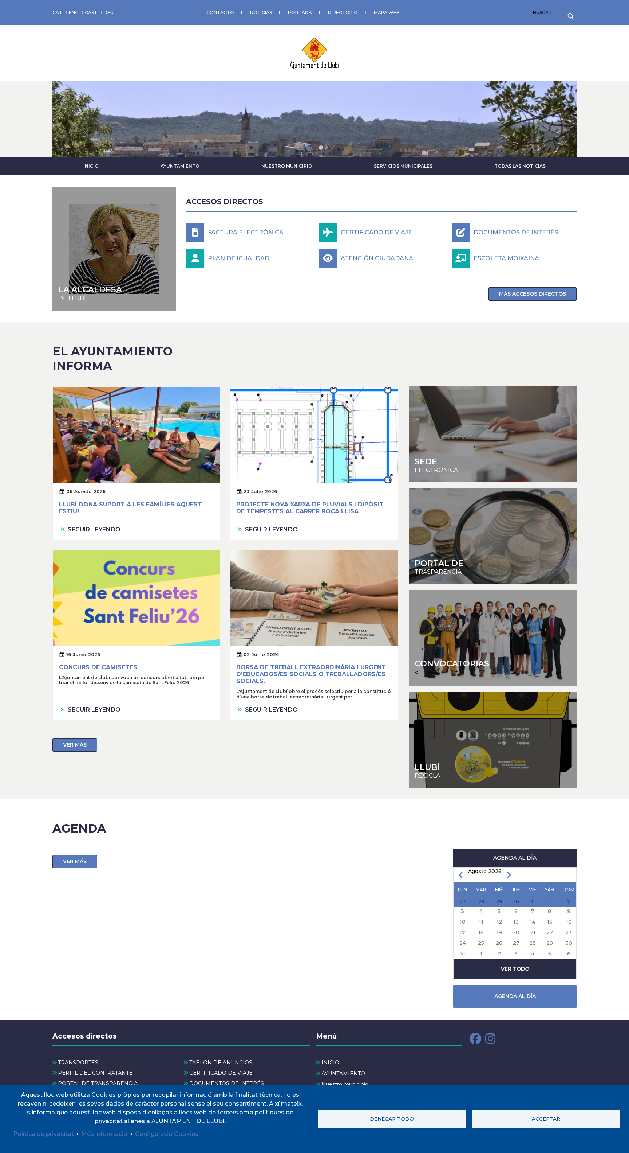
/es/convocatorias (493, 638)
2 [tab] (321, 147)
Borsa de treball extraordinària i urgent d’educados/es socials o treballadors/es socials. (311, 674)
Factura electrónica (246, 232)
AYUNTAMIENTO (180, 166)
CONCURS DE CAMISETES (98, 667)
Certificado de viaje (376, 232)
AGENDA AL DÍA (515, 996)
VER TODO (515, 969)
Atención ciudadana (377, 258)
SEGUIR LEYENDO (94, 529)
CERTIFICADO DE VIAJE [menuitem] (221, 1072)
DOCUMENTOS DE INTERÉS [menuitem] (226, 1083)
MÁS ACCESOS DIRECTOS (532, 294)
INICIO (91, 166)
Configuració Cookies (166, 1133)
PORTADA (300, 12)
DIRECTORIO (343, 12)
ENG (74, 12)
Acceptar (546, 1119)
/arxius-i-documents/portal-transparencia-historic (493, 536)
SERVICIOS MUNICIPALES (403, 166)
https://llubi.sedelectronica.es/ (493, 434)
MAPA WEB (387, 12)
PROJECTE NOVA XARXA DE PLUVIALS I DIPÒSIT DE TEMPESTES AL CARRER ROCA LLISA (310, 508)
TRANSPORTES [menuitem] (78, 1062)
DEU (109, 12)
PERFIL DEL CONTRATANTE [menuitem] (95, 1072)
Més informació (104, 1133)
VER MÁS (75, 744)
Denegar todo (392, 1119)
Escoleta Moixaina (506, 258)
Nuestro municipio (286, 166)
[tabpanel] (314, 119)
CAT (57, 12)
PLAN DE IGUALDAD (238, 258)
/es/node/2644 (493, 740)
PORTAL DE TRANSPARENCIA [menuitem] (98, 1083)
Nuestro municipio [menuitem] (344, 1084)
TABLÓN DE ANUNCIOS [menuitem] (220, 1062)
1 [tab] (308, 147)
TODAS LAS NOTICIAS (520, 166)
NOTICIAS (261, 12)
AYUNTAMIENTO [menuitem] (343, 1073)
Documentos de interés (516, 232)
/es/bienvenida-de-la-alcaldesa (114, 249)
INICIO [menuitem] (330, 1062)
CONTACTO (220, 12)
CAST (91, 12)
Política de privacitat (43, 1133)
